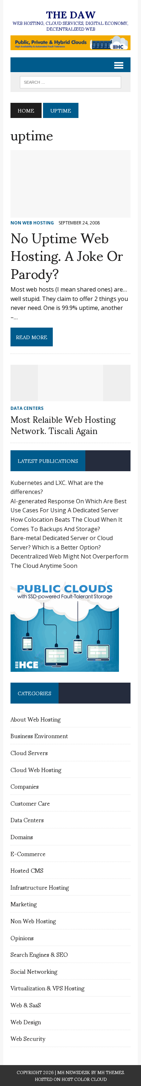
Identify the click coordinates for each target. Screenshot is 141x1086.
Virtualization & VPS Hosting (47, 987)
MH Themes (110, 1072)
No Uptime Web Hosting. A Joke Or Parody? (66, 255)
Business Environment (39, 735)
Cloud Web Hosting (35, 769)
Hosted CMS (26, 870)
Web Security (27, 1038)
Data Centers (27, 819)
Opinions (22, 937)
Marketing (23, 903)
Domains (21, 836)
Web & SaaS (25, 1004)
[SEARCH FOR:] (70, 81)
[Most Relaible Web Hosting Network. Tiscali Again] (70, 396)
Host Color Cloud (84, 1079)
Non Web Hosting (33, 920)
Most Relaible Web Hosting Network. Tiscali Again (63, 424)
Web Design (25, 1021)
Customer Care (30, 802)
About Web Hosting (35, 718)
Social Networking (33, 971)
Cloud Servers (29, 752)
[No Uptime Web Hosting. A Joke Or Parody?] (70, 212)
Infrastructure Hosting (39, 887)
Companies (24, 786)
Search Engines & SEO (39, 954)
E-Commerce (28, 853)
